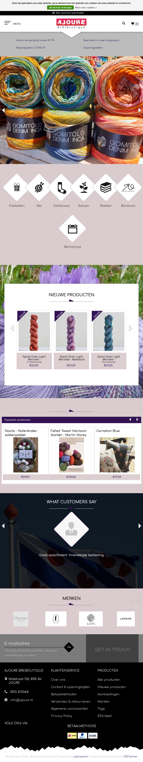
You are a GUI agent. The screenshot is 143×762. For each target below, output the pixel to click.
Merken (103, 701)
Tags (101, 708)
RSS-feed (105, 716)
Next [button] (139, 110)
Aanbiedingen (108, 694)
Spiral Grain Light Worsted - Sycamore (108, 359)
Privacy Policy (61, 716)
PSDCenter (131, 756)
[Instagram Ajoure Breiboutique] (28, 733)
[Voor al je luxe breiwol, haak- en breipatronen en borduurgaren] (71, 23)
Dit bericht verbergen (60, 7)
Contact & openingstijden (70, 687)
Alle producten (109, 679)
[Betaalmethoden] (72, 736)
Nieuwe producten (112, 687)
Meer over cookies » (86, 7)
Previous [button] (4, 110)
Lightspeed (80, 756)
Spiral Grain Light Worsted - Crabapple (34, 359)
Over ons (58, 679)
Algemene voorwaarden (69, 708)
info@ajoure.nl (21, 700)
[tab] (71, 420)
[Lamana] (126, 618)
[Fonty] (56, 618)
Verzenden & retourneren (70, 701)
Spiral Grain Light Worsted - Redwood (72, 358)
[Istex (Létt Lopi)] (91, 618)
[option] (71, 110)
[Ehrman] (21, 618)
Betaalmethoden (64, 694)
